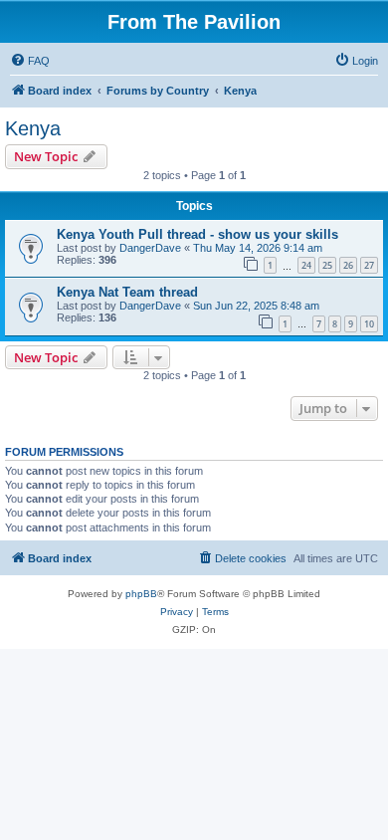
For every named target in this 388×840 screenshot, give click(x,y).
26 (348, 265)
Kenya (33, 128)
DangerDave (150, 248)
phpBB (141, 593)
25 (327, 265)
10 (369, 323)
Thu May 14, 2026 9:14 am (257, 248)
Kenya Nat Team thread (127, 292)
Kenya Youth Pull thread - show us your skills (197, 234)
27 (369, 265)
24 (306, 265)
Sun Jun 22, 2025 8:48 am (256, 306)
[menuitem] (30, 61)
